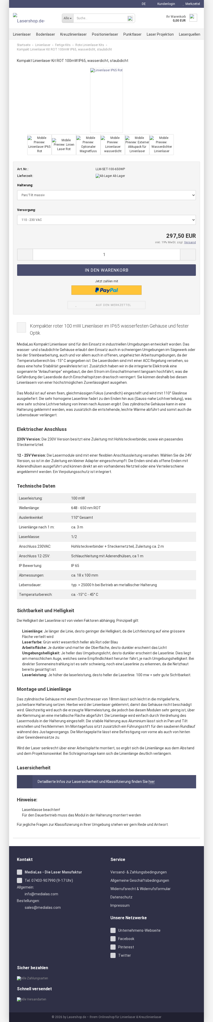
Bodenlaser (45, 34)
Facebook (126, 939)
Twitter (124, 955)
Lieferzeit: (25, 176)
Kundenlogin (165, 4)
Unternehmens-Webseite (139, 930)
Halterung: (25, 185)
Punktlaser (132, 34)
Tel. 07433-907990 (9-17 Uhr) (49, 880)
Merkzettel (192, 4)
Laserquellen (189, 34)
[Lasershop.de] (33, 18)
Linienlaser (22, 34)
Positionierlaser (105, 34)
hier (152, 782)
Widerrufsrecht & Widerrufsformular (140, 889)
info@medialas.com (41, 894)
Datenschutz (121, 897)
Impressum (120, 905)
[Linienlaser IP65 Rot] (106, 100)
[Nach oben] (203, 1014)
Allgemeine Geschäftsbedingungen (139, 880)
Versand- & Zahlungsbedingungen (138, 872)
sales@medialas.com (43, 907)
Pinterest (126, 947)
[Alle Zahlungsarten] (60, 978)
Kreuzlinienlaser (73, 34)
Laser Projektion (160, 34)
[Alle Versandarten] (60, 999)
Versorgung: (26, 210)
